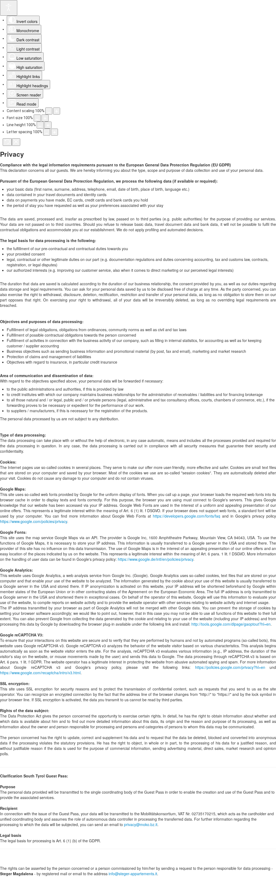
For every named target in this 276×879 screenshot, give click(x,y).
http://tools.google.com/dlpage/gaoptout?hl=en (231, 624)
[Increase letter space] (54, 132)
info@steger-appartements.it (133, 873)
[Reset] (7, 142)
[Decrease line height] (40, 125)
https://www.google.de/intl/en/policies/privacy (155, 559)
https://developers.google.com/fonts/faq (186, 516)
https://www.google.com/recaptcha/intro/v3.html (40, 672)
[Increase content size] (56, 111)
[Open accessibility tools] (8, 8)
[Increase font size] (45, 118)
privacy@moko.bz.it (140, 824)
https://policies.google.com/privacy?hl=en (230, 667)
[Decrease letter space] (46, 132)
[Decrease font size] (37, 118)
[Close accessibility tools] (16, 142)
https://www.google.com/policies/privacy (33, 521)
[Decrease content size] (48, 111)
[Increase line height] (47, 125)
